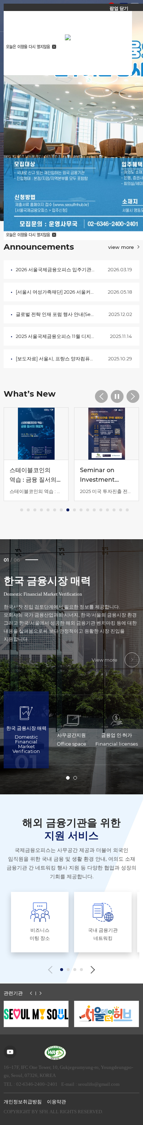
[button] (61, 969)
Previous (101, 396)
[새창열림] (36, 1014)
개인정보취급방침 (23, 1101)
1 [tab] (68, 778)
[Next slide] (91, 970)
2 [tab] (75, 778)
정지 (117, 396)
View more (104, 660)
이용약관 (56, 1101)
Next (132, 396)
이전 (31, 993)
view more (121, 247)
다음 (40, 993)
